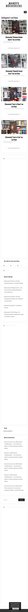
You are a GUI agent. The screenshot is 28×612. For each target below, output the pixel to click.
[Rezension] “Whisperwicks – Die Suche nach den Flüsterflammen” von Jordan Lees (13, 290)
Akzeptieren (15, 608)
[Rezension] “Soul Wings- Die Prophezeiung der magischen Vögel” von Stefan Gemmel (14, 314)
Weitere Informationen (15, 607)
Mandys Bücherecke (14, 4)
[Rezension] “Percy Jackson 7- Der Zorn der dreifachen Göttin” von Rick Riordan (13, 488)
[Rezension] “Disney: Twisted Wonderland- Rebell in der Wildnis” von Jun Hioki (13, 299)
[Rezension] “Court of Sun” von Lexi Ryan (14, 138)
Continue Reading (13, 48)
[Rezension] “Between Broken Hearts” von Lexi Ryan (14, 38)
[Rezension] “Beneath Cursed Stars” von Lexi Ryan (14, 72)
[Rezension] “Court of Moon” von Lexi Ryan (14, 105)
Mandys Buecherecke (8, 42)
